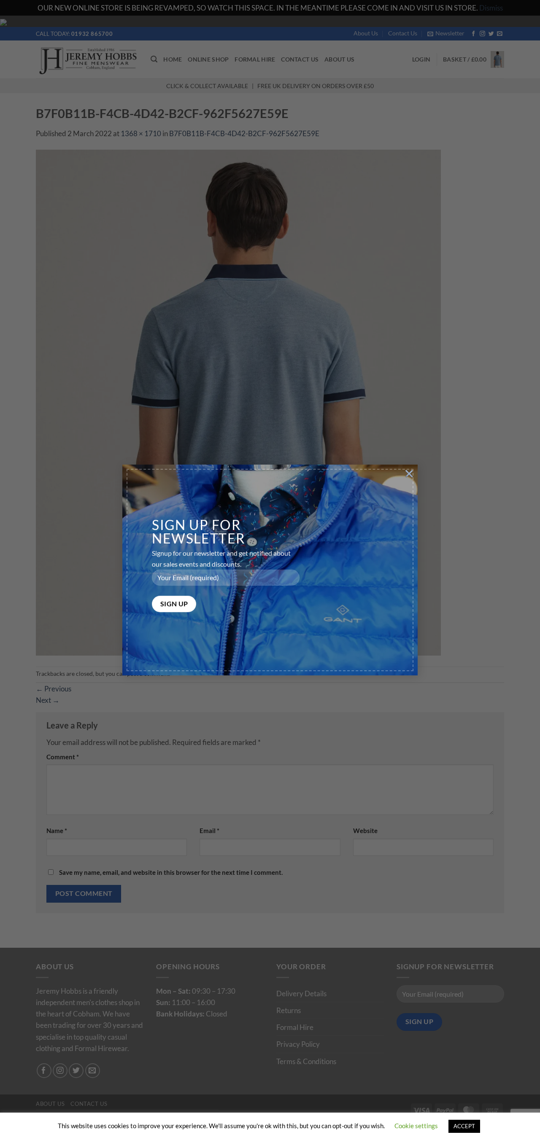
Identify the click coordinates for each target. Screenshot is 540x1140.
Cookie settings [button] (416, 1125)
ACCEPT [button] (464, 1126)
